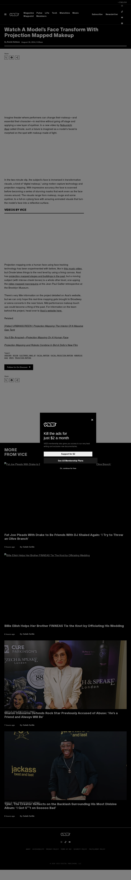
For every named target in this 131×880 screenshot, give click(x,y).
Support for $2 (68, 454)
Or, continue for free (68, 468)
